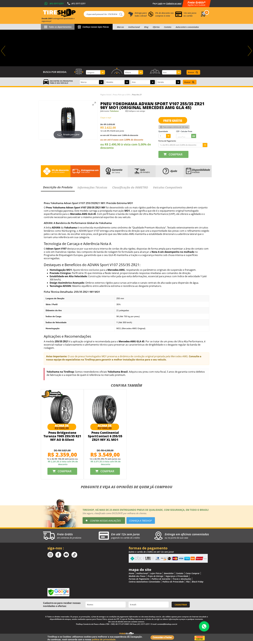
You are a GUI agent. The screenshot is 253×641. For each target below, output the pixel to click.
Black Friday (197, 581)
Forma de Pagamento (167, 141)
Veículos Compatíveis (167, 187)
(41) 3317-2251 (57, 3)
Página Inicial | (106, 94)
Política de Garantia (161, 578)
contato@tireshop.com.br (167, 624)
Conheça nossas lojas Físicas (95, 26)
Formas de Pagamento (139, 578)
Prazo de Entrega (155, 576)
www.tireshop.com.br (152, 616)
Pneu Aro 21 (137, 94)
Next (249, 51)
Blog (146, 27)
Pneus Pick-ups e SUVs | (122, 94)
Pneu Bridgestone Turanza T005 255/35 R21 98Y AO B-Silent (62, 436)
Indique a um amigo (137, 111)
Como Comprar (193, 573)
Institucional (134, 27)
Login (160, 3)
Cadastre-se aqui (173, 3)
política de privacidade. (104, 639)
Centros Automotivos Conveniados (144, 581)
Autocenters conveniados (187, 27)
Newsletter (169, 573)
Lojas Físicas (156, 573)
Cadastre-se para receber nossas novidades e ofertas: (62, 604)
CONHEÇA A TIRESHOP (140, 520)
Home (131, 573)
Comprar (175, 154)
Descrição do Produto (58, 187)
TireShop (59, 13)
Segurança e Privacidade (176, 576)
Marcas (120, 27)
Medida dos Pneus (137, 576)
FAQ (188, 581)
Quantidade (163, 131)
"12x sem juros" (126, 48)
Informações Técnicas (92, 187)
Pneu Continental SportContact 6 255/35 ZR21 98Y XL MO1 (105, 436)
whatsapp (204, 626)
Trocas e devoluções (181, 578)
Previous (3, 51)
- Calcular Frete (184, 131)
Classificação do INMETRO (130, 187)
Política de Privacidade (173, 581)
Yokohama (114, 111)
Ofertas (156, 27)
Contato (167, 27)
